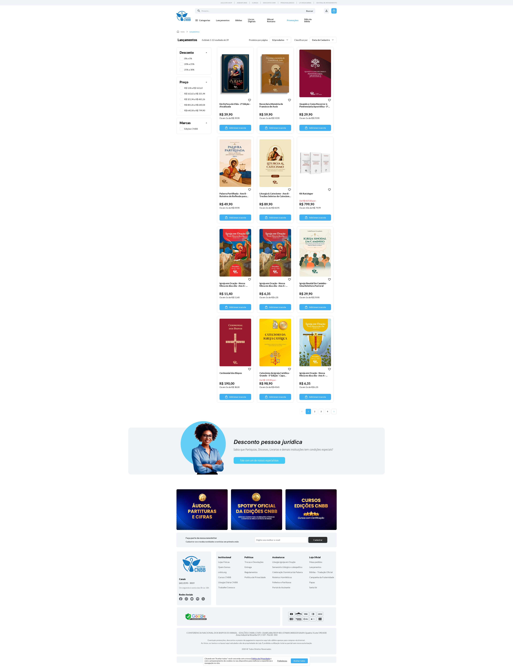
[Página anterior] (302, 411)
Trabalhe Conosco (226, 587)
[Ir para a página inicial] (183, 16)
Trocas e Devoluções (253, 562)
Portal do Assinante (281, 587)
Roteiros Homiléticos (282, 577)
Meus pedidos (315, 562)
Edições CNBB (191, 128)
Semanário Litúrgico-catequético (287, 567)
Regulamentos (251, 572)
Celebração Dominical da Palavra (287, 572)
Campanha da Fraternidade (321, 577)
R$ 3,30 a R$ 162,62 (193, 88)
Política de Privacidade (255, 577)
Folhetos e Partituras (281, 582)
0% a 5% (188, 58)
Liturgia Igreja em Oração (284, 562)
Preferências (282, 661)
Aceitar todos (299, 661)
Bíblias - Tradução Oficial (321, 572)
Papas (312, 582)
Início (182, 32)
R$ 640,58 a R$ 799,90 (194, 110)
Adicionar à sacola (237, 127)
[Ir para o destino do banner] (256, 448)
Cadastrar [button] (317, 540)
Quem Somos (224, 567)
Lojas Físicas (224, 562)
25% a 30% (189, 69)
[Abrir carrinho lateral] (334, 11)
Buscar (309, 11)
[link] (254, 20)
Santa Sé (313, 587)
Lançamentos (315, 567)
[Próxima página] (334, 411)
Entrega (248, 567)
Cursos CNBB (224, 577)
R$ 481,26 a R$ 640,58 (194, 104)
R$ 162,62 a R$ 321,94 (194, 93)
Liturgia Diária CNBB (228, 582)
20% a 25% (189, 64)
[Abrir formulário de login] (326, 11)
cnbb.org (222, 572)
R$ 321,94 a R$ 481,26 (194, 99)
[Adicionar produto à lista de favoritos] (249, 100)
